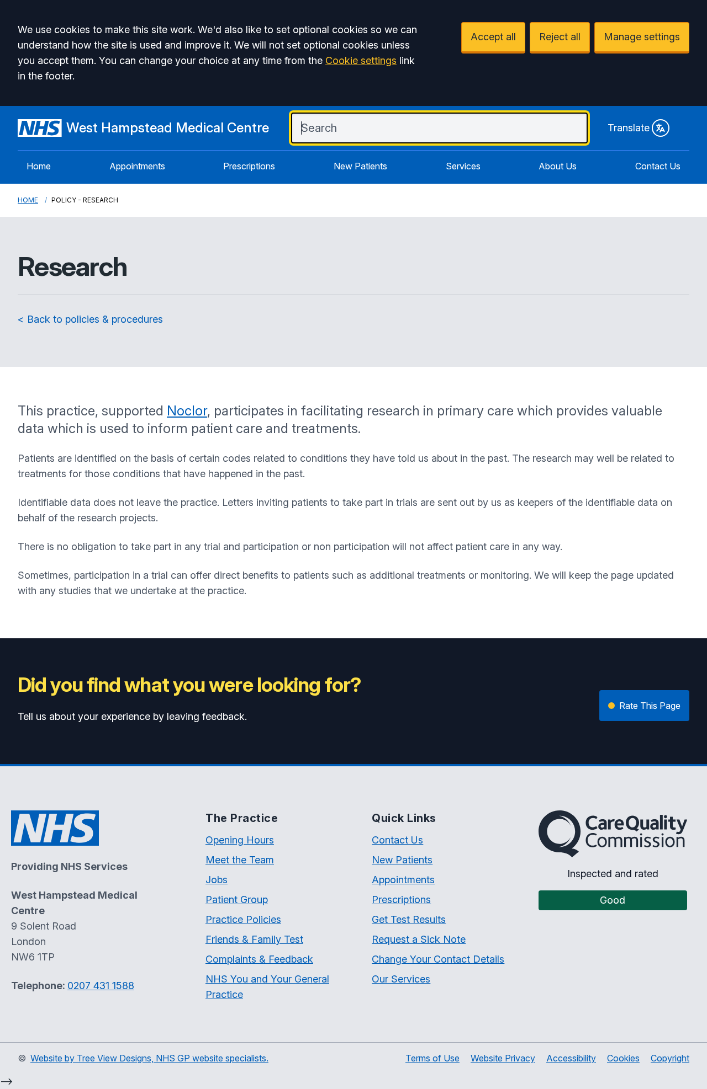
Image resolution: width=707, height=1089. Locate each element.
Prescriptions (249, 166)
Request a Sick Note (419, 939)
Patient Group (236, 899)
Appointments (137, 166)
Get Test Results (409, 919)
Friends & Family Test (254, 939)
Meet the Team (239, 860)
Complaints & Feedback (259, 959)
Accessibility (571, 1058)
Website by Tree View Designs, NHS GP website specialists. (149, 1058)
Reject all (560, 36)
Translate (629, 128)
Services (463, 166)
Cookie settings (361, 60)
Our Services (401, 979)
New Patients (360, 166)
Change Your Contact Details (438, 959)
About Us (558, 166)
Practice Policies (243, 919)
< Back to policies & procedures (90, 319)
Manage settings (642, 36)
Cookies (623, 1058)
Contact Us (657, 166)
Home (39, 166)
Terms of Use (432, 1058)
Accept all (493, 36)
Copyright (670, 1058)
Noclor (187, 411)
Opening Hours (239, 840)
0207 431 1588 (100, 985)
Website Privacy (503, 1058)
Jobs (216, 879)
